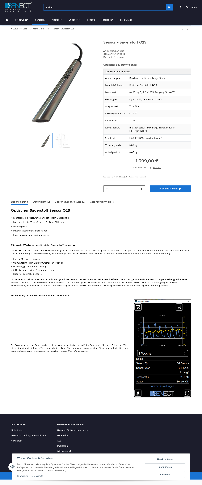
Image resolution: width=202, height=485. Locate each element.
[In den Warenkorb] (13, 38)
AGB (59, 440)
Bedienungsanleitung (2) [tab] (70, 201)
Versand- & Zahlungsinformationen (28, 435)
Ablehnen (165, 474)
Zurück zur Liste (20, 28)
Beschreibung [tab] (19, 201)
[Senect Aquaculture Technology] (7, 20)
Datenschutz (37, 476)
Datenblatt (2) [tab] (41, 201)
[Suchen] (169, 7)
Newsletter (16, 440)
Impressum (22, 476)
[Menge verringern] (107, 189)
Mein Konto (16, 430)
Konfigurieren (165, 467)
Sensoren (119, 57)
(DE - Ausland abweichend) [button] (135, 177)
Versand (157, 167)
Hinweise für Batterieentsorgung (73, 430)
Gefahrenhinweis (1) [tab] (102, 201)
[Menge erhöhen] (141, 189)
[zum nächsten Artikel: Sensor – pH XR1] (188, 29)
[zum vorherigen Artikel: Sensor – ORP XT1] (182, 29)
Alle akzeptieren (165, 459)
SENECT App (126, 19)
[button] (180, 7)
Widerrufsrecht (64, 451)
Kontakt (91, 19)
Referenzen (107, 19)
